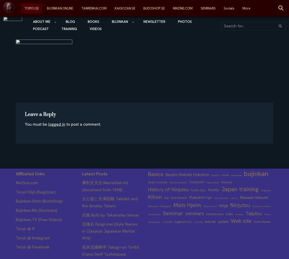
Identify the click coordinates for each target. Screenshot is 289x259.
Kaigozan (266, 190)
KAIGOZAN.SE (125, 8)
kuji (166, 198)
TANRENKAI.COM (94, 8)
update (223, 221)
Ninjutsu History (261, 206)
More (246, 8)
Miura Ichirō (210, 206)
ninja (223, 205)
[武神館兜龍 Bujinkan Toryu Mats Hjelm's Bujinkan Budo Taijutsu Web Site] (12, 25)
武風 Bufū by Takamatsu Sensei (110, 215)
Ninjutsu (240, 205)
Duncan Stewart (178, 182)
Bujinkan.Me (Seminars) (36, 210)
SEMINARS (208, 8)
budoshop (236, 175)
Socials (229, 8)
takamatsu (154, 222)
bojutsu (216, 175)
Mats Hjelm (187, 205)
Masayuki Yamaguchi (159, 206)
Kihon (155, 197)
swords (239, 214)
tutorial (210, 221)
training (198, 222)
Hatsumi (226, 182)
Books (93, 21)
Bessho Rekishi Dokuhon (187, 174)
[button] (55, 22)
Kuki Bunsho (179, 198)
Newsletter (154, 21)
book (225, 175)
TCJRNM (167, 222)
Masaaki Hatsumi (254, 197)
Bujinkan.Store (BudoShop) (39, 201)
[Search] (280, 26)
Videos (96, 29)
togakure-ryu (183, 222)
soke (229, 214)
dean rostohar (158, 182)
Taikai (267, 214)
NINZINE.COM (183, 8)
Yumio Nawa (262, 222)
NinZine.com (27, 182)
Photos (185, 21)
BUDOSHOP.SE (154, 8)
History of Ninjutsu (168, 189)
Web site (241, 221)
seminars (194, 213)
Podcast (41, 29)
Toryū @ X (25, 228)
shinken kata (215, 214)
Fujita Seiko (212, 182)
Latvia (234, 198)
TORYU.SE (31, 8)
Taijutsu (254, 213)
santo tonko (154, 214)
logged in (56, 124)
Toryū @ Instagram (33, 237)
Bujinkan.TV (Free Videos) (39, 219)
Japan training (240, 189)
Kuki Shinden (221, 198)
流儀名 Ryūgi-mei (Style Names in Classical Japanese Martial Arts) (110, 230)
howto (213, 189)
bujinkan (256, 173)
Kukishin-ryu (200, 197)
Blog (70, 21)
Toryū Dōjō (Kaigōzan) (35, 192)
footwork (196, 182)
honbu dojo (198, 190)
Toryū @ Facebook (32, 247)
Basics (155, 174)
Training (69, 29)
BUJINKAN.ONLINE (60, 8)
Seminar (173, 213)
